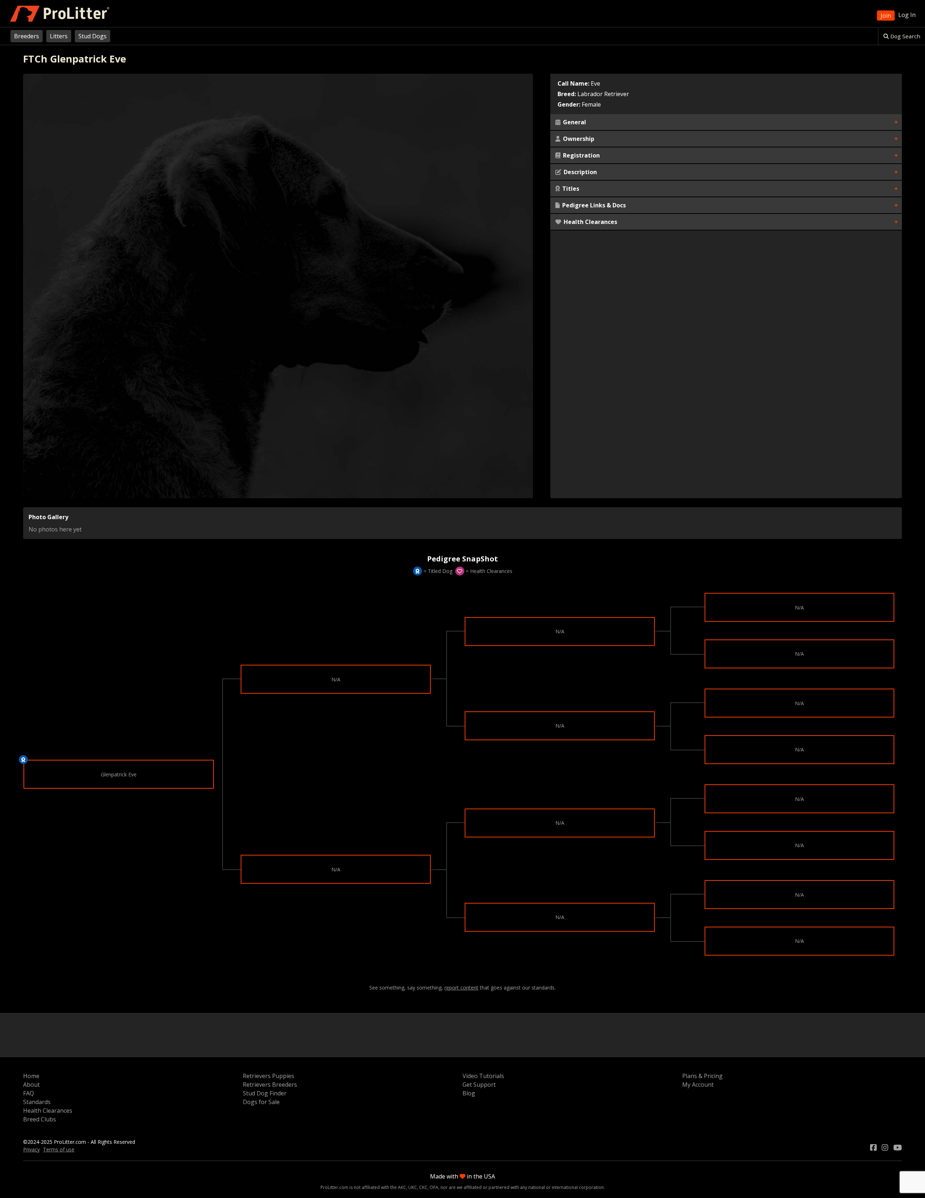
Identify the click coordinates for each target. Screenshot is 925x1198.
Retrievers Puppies (268, 1076)
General (574, 122)
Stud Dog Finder (265, 1093)
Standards (37, 1102)
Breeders (26, 36)
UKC (412, 1187)
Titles (570, 189)
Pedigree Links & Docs (593, 205)
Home (31, 1076)
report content (461, 987)
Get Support (479, 1085)
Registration (581, 155)
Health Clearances (589, 222)
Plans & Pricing (702, 1076)
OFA (434, 1187)
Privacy (31, 1149)
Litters (59, 36)
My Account (698, 1085)
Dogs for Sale (261, 1102)
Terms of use (58, 1149)
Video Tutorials (483, 1076)
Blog (468, 1093)
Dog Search (904, 36)
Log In (907, 15)
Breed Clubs (39, 1119)
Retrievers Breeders (270, 1085)
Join (886, 16)
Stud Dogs (92, 36)
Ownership (578, 139)
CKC (423, 1187)
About (31, 1085)
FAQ (28, 1093)
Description (579, 172)
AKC (402, 1187)
